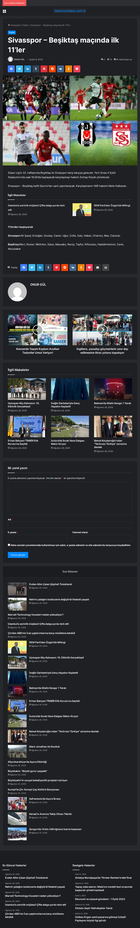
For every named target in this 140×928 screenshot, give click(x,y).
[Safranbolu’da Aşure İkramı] (17, 803)
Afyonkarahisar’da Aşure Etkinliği (27, 761)
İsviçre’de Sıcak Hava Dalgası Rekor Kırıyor (53, 716)
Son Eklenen (70, 571)
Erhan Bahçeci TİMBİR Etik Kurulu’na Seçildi (54, 700)
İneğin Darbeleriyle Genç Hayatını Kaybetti (53, 672)
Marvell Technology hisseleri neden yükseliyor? (36, 614)
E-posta (13, 532)
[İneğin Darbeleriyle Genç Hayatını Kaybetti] (70, 389)
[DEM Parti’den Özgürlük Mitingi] (82, 209)
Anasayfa (15, 25)
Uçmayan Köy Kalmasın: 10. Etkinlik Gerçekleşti (56, 657)
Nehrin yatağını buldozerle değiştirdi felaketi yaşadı (59, 599)
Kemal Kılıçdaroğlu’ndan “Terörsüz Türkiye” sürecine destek (110, 444)
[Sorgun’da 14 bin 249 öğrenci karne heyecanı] (17, 833)
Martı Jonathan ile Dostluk (44, 746)
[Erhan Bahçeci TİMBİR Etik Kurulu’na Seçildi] (27, 426)
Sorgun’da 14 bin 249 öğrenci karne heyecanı (55, 829)
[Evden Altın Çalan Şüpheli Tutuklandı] (17, 589)
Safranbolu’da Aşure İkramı (45, 798)
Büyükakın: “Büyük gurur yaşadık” (27, 771)
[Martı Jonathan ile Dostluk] (17, 751)
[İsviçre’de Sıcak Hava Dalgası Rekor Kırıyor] (70, 426)
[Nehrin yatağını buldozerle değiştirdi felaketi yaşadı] (17, 604)
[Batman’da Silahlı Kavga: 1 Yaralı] (113, 389)
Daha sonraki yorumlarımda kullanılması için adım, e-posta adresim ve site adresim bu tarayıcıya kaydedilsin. (71, 545)
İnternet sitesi (80, 532)
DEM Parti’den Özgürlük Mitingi (112, 205)
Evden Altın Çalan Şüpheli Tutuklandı (50, 584)
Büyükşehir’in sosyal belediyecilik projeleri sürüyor (38, 780)
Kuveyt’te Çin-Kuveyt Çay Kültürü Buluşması (33, 789)
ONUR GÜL (19, 59)
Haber (25, 25)
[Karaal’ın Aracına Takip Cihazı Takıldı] (17, 818)
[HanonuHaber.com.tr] (70, 11)
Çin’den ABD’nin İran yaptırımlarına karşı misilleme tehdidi (41, 633)
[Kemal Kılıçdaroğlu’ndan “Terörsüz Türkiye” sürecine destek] (113, 426)
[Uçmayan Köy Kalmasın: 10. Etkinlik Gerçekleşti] (27, 389)
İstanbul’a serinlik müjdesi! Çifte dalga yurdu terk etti (38, 623)
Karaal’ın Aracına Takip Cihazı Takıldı (50, 813)
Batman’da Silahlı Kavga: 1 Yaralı (112, 403)
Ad (10, 519)
